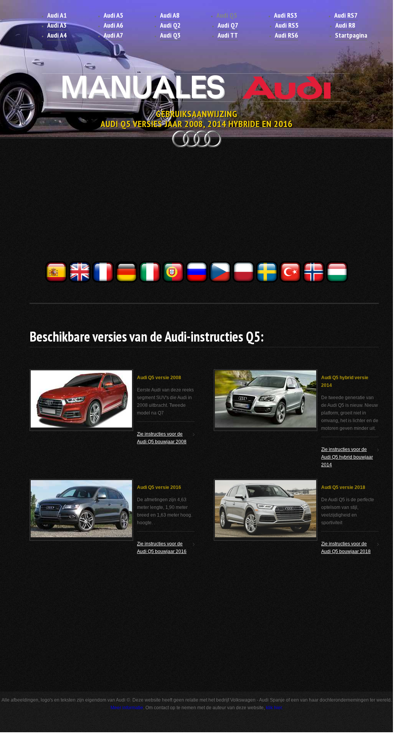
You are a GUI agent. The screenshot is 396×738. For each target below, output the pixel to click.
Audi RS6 (286, 35)
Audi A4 (57, 35)
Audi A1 (57, 15)
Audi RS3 (285, 15)
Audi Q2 (170, 25)
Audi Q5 (226, 15)
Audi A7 (113, 35)
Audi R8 (345, 25)
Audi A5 (113, 15)
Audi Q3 (170, 35)
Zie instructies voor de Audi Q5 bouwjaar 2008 (161, 437)
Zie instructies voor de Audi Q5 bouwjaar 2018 (346, 547)
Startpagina (351, 35)
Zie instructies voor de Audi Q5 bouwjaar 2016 (161, 547)
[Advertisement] (196, 206)
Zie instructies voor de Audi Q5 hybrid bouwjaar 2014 (347, 457)
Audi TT (228, 35)
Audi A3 (57, 25)
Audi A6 (113, 25)
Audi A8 (170, 15)
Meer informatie (127, 707)
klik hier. (274, 707)
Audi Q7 (228, 25)
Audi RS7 (346, 15)
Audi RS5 (287, 25)
